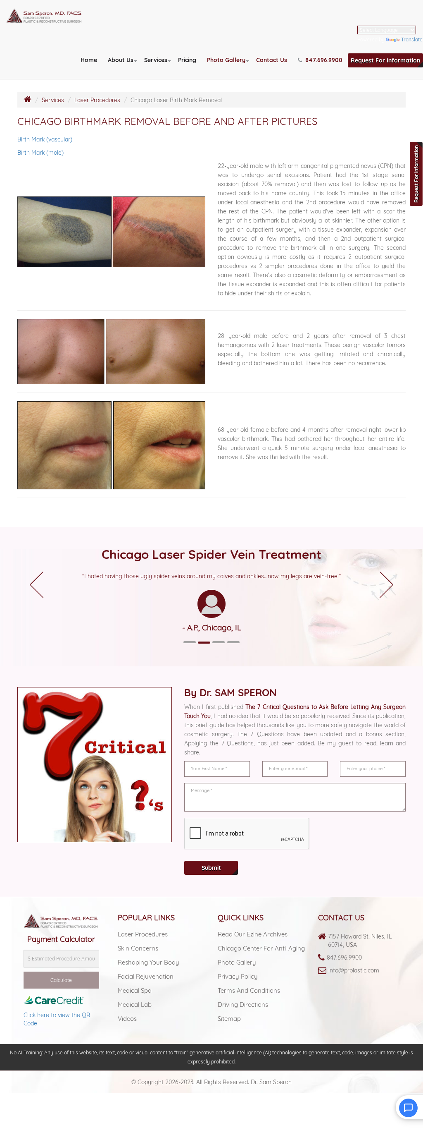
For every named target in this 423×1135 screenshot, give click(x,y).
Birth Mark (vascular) (44, 139)
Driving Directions (243, 1004)
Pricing (187, 60)
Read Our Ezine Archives (253, 934)
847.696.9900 (344, 957)
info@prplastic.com (353, 970)
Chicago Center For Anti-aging (261, 948)
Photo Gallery (226, 60)
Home (89, 60)
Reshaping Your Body (148, 962)
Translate (412, 39)
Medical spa (135, 990)
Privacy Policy (238, 976)
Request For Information (385, 60)
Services (155, 60)
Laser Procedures (97, 100)
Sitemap (229, 1018)
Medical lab (135, 1004)
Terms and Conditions (249, 990)
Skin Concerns (138, 948)
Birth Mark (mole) (40, 152)
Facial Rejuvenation (145, 976)
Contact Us (271, 60)
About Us (120, 60)
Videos (127, 1018)
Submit (211, 868)
